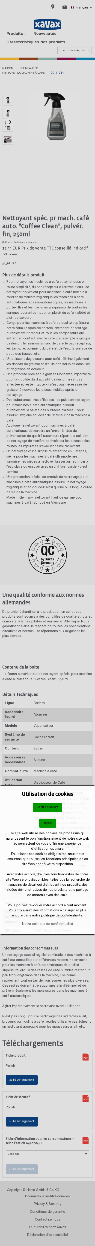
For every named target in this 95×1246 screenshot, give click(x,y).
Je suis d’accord (48, 807)
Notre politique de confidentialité (47, 924)
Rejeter (47, 822)
